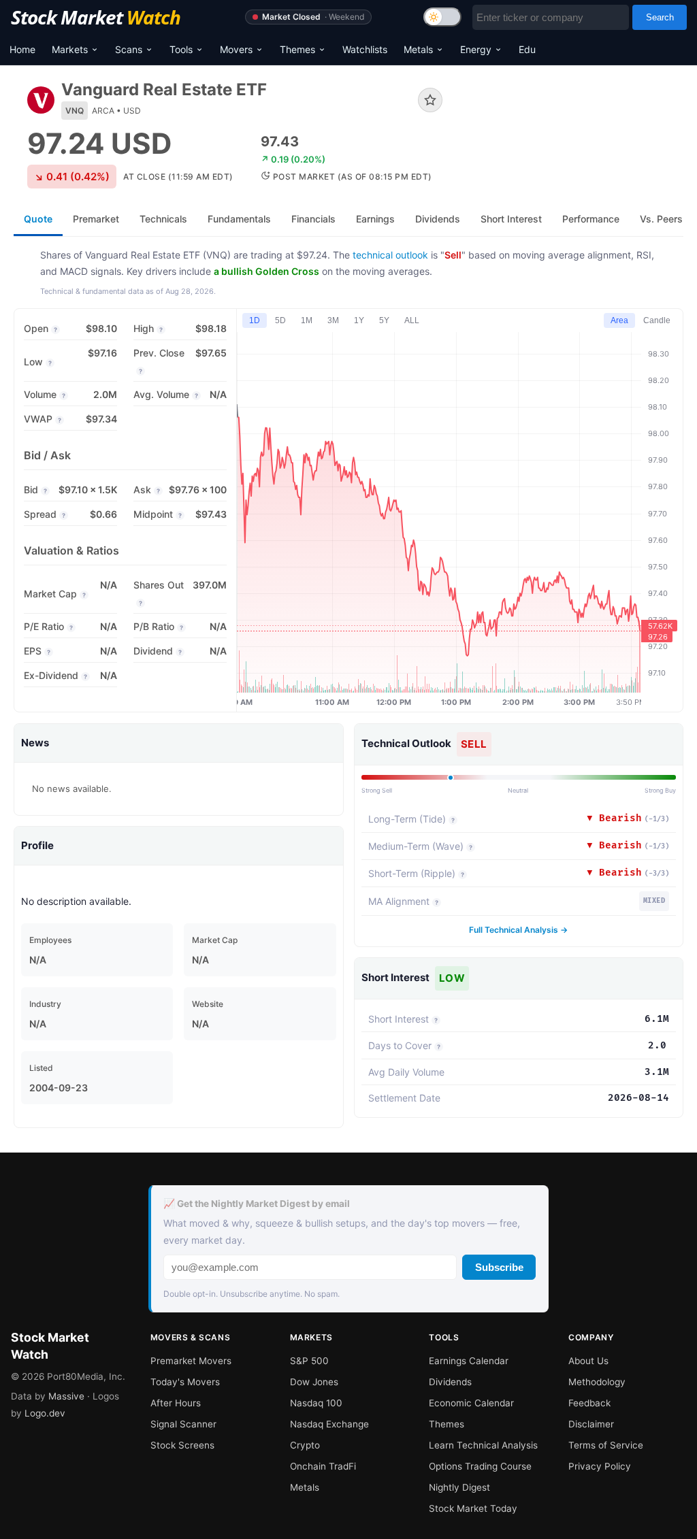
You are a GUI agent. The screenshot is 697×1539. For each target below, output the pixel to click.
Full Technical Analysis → (518, 930)
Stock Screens (182, 1445)
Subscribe (499, 1267)
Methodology (597, 1381)
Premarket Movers (190, 1360)
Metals (418, 49)
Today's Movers (185, 1381)
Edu (527, 49)
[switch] (442, 17)
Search (660, 17)
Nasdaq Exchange (329, 1424)
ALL (411, 320)
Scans (128, 49)
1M (306, 320)
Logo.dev (45, 1413)
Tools (181, 49)
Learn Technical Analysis (483, 1445)
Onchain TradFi (323, 1466)
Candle (656, 320)
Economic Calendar (471, 1402)
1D (254, 320)
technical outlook (390, 255)
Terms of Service (605, 1445)
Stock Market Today (473, 1508)
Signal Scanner (183, 1424)
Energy (475, 49)
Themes (297, 49)
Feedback (589, 1402)
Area (619, 320)
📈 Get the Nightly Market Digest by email (256, 1203)
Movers (236, 49)
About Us (588, 1360)
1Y (359, 320)
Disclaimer (591, 1424)
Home (22, 49)
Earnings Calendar (468, 1360)
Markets (70, 49)
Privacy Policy (599, 1466)
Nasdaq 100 (316, 1402)
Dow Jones (314, 1381)
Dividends (450, 1381)
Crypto (305, 1445)
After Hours (175, 1402)
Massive (66, 1396)
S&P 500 (309, 1360)
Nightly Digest (459, 1487)
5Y (384, 320)
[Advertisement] (573, 132)
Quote (38, 219)
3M (333, 320)
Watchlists (364, 49)
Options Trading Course (480, 1466)
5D (280, 320)
